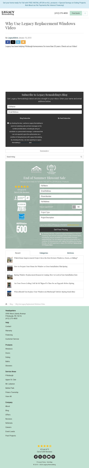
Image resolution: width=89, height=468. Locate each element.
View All (8, 396)
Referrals (8, 423)
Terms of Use (25, 142)
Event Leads (10, 431)
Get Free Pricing (61, 229)
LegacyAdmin (13, 38)
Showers (8, 366)
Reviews (8, 419)
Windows (8, 349)
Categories (44, 253)
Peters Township (11, 392)
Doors (7, 353)
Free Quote (76, 13)
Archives (70, 253)
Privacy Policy (36, 142)
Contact (8, 326)
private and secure (73, 225)
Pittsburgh (9, 375)
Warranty (8, 331)
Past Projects (10, 436)
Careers (8, 427)
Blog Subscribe (25, 118)
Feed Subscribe (64, 118)
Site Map (49, 462)
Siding (7, 357)
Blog (7, 410)
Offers (7, 415)
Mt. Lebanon (10, 384)
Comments (44, 151)
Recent (17, 253)
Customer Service (12, 339)
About (7, 406)
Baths (7, 361)
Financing (9, 335)
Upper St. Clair (10, 380)
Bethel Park (9, 388)
